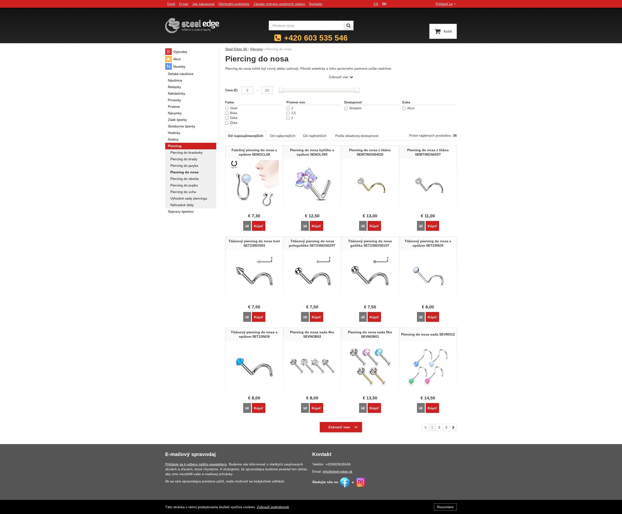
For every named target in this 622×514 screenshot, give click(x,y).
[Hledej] (349, 25)
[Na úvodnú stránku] (192, 25)
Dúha (233, 118)
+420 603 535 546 (316, 38)
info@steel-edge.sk (337, 471)
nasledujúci (453, 427)
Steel (233, 108)
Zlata (233, 123)
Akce (411, 108)
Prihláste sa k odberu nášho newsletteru (196, 464)
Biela (233, 113)
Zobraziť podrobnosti (273, 507)
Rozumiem (445, 507)
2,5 (293, 113)
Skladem (355, 108)
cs (375, 4)
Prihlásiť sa (444, 4)
